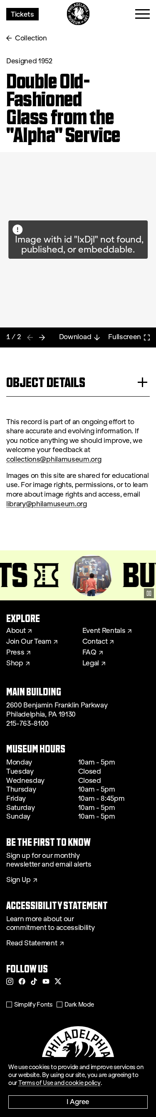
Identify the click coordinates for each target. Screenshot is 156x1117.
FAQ (89, 652)
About (15, 630)
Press (15, 652)
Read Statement (31, 943)
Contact (95, 641)
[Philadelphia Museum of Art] (78, 13)
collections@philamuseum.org (53, 459)
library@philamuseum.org (46, 504)
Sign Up (18, 880)
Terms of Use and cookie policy (59, 1083)
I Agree (78, 1101)
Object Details (45, 382)
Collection (31, 38)
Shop (14, 663)
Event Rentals (104, 630)
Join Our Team (28, 641)
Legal (90, 663)
